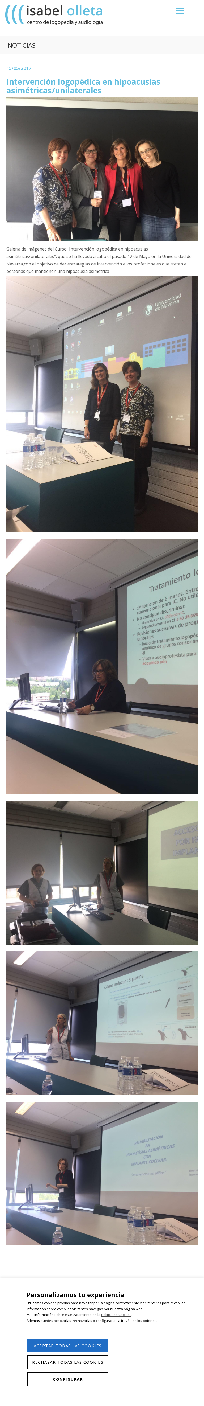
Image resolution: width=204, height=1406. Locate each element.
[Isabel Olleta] (54, 15)
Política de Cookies (116, 1314)
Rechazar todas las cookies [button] (67, 1362)
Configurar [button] (68, 1379)
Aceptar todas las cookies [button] (68, 1345)
